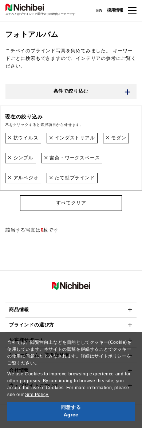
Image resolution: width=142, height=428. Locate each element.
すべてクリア (71, 202)
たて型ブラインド (74, 177)
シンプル (22, 157)
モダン (117, 137)
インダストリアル (74, 137)
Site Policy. (37, 394)
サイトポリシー (110, 356)
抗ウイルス (25, 137)
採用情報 (115, 10)
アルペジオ (25, 177)
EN (99, 10)
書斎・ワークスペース (74, 157)
